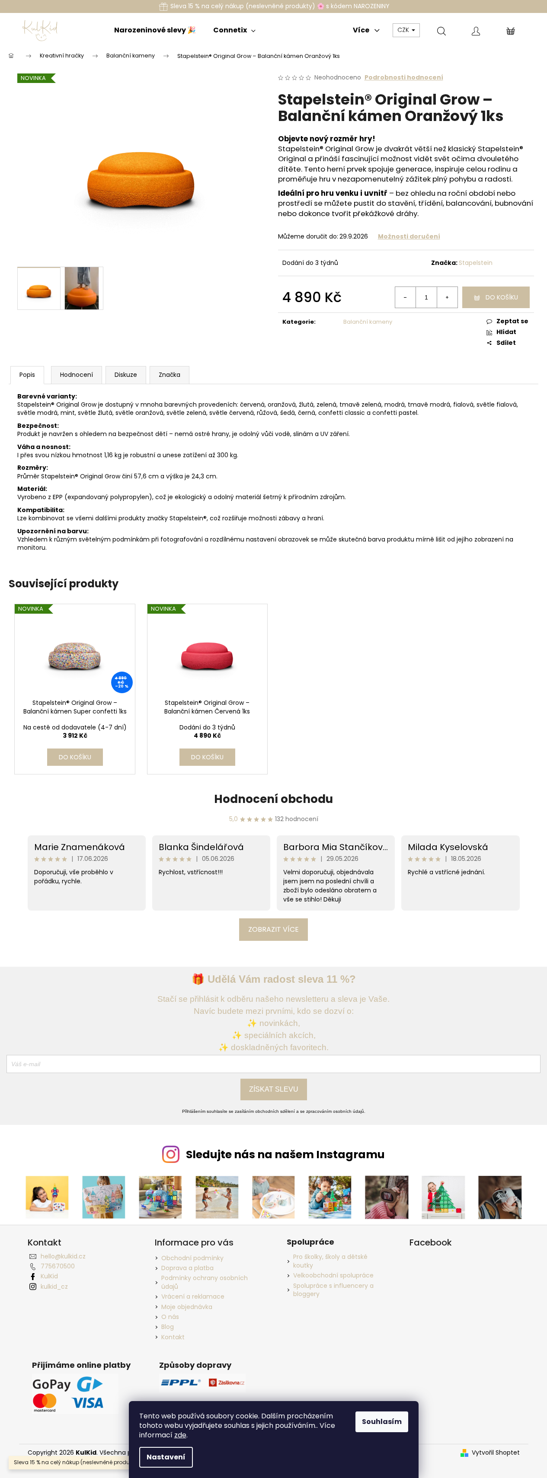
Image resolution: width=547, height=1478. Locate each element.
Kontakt (173, 1337)
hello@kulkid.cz (63, 1256)
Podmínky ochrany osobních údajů (204, 1282)
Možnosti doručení (409, 236)
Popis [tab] (27, 374)
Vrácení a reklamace (192, 1296)
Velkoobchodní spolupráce (333, 1275)
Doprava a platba (187, 1268)
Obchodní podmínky (192, 1258)
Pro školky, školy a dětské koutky (330, 1261)
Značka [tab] (169, 374)
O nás (170, 1316)
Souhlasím (382, 1422)
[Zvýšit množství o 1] (447, 297)
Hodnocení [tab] (76, 374)
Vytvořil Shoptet (496, 1453)
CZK (404, 29)
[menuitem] (155, 30)
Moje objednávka (186, 1307)
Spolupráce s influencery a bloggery (333, 1290)
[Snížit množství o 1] (405, 297)
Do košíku (502, 297)
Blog (167, 1326)
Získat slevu (273, 1089)
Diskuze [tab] (126, 374)
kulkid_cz (54, 1286)
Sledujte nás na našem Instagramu (285, 1154)
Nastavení (166, 1457)
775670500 (58, 1266)
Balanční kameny (367, 322)
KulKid (49, 1276)
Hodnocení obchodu (273, 799)
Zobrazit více (273, 929)
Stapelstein (476, 262)
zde (180, 1435)
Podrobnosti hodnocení (404, 77)
